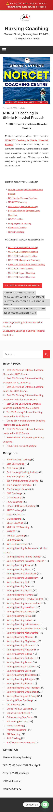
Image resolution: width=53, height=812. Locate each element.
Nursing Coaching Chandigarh (21, 573)
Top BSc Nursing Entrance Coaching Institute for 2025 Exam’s (22, 414)
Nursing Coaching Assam (19, 565)
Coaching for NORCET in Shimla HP (19, 292)
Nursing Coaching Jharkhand (21, 607)
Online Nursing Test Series (20, 717)
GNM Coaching (14, 497)
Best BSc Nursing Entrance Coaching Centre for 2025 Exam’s (23, 389)
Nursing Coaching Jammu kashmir (24, 603)
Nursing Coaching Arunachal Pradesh (25, 561)
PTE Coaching (13, 734)
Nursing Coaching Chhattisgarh (22, 577)
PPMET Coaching (15, 725)
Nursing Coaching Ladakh (19, 620)
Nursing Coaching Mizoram (20, 645)
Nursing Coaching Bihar (18, 569)
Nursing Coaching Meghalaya (21, 641)
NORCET (11, 531)
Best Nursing (13, 468)
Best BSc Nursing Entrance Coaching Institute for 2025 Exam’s (23, 431)
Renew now (13, 6)
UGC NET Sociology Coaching (22, 256)
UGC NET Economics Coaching (23, 247)
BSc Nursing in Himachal (19, 485)
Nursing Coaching (26, 28)
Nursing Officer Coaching (19, 700)
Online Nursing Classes (18, 713)
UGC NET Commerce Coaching (23, 252)
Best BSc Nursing (15, 464)
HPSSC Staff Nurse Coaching (21, 506)
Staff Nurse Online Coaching (21, 742)
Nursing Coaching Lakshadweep (23, 624)
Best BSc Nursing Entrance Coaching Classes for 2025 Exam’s (23, 372)
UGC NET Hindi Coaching (20, 268)
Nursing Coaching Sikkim (19, 670)
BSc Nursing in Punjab (18, 489)
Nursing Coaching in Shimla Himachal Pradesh (22, 324)
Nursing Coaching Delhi (18, 582)
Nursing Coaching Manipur (20, 637)
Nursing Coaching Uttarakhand (22, 691)
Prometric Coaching (16, 730)
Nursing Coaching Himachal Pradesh (22, 285)
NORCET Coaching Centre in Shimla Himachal (24, 297)
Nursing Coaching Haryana (20, 594)
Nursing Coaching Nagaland (21, 649)
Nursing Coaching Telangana (21, 679)
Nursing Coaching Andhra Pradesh (24, 556)
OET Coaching (13, 704)
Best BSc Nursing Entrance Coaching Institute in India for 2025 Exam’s (23, 397)
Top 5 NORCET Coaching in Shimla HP (20, 313)
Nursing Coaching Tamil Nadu (22, 675)
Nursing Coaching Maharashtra (22, 632)
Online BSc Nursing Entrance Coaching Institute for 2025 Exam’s (24, 422)
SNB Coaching (14, 738)
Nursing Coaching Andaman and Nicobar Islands (25, 550)
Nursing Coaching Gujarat (19, 590)
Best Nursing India (16, 476)
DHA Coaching (14, 493)
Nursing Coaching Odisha (19, 654)
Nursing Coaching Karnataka (21, 611)
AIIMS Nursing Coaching (19, 459)
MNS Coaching (14, 514)
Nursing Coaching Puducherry (21, 658)
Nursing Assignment (17, 544)
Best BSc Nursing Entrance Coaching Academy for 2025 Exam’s (23, 380)
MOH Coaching (14, 518)
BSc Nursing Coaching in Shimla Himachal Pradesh (24, 332)
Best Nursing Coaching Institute (23, 472)
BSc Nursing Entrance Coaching (22, 198)
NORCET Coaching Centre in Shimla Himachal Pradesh (24, 302)
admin (22, 108)
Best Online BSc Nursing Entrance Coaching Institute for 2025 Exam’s (22, 405)
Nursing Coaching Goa (18, 586)
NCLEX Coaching (15, 523)
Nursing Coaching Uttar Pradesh (23, 687)
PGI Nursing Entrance (17, 721)
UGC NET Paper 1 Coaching (21, 273)
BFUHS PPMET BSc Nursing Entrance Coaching (23, 439)
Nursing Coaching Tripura (19, 683)
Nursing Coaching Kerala (19, 616)
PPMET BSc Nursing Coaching (21, 446)
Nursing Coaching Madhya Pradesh (24, 628)
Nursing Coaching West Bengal (22, 696)
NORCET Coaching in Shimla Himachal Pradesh (25, 308)
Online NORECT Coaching (19, 708)
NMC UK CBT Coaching (18, 527)
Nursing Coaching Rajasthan (21, 666)
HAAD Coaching (14, 502)
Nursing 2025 (14, 539)
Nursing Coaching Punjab (19, 662)
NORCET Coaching (16, 535)
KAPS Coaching (14, 510)
